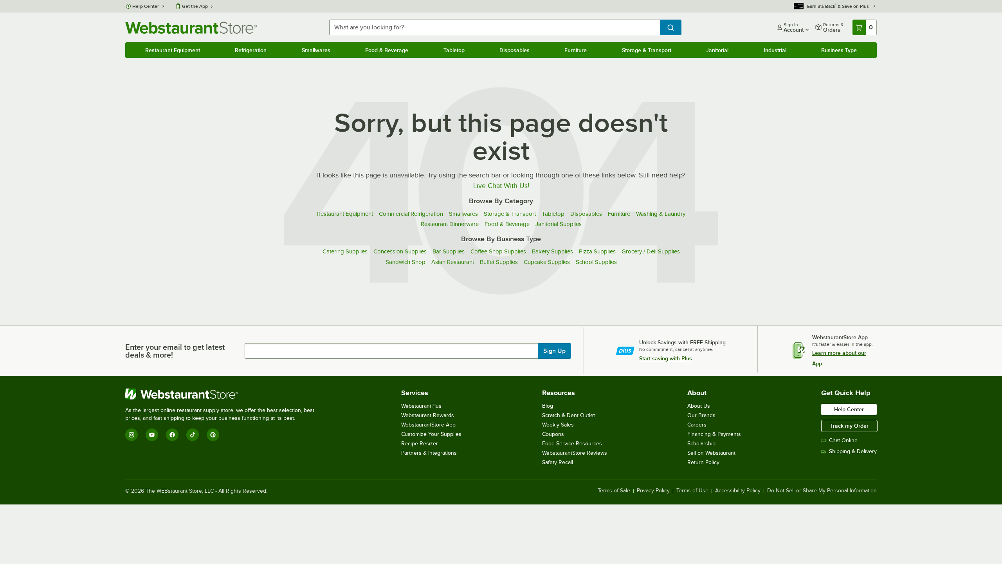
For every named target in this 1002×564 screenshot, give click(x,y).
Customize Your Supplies (431, 434)
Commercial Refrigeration (411, 214)
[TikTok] (192, 434)
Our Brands (701, 415)
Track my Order (849, 426)
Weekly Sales (558, 425)
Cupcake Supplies (547, 262)
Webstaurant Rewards (427, 415)
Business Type (839, 50)
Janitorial (717, 50)
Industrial (775, 50)
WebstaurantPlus (421, 406)
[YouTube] (152, 434)
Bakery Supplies (552, 251)
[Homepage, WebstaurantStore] (191, 28)
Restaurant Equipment (172, 50)
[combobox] (494, 27)
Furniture (575, 50)
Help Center (145, 6)
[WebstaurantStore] (223, 394)
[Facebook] (172, 434)
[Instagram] (131, 434)
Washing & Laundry (660, 214)
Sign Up (554, 350)
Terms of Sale (614, 491)
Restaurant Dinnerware (450, 224)
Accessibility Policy (738, 491)
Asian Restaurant (452, 262)
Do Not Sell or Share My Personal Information (822, 491)
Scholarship (701, 443)
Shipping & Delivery (853, 451)
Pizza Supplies (597, 251)
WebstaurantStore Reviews (574, 453)
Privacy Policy (653, 491)
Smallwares (316, 50)
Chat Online (843, 440)
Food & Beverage (386, 50)
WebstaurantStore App (428, 425)
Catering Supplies (345, 251)
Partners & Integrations (429, 453)
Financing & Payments (714, 434)
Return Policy (703, 462)
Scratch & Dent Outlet (568, 415)
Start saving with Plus (665, 358)
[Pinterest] (213, 434)
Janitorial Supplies (558, 224)
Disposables (514, 50)
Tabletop (454, 50)
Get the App (195, 6)
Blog (547, 406)
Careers (696, 425)
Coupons (553, 434)
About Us (698, 406)
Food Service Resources (572, 443)
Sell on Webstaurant (711, 453)
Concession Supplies (400, 251)
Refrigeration (251, 50)
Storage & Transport (646, 50)
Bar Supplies (449, 251)
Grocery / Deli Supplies (651, 251)
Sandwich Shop (405, 262)
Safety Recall (557, 462)
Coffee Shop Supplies (498, 251)
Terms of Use (692, 491)
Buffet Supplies (499, 262)
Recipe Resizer (419, 443)
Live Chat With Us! (501, 186)
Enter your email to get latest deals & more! (175, 351)
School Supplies (596, 262)
